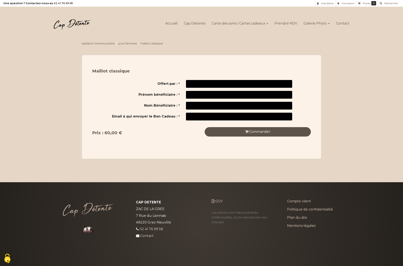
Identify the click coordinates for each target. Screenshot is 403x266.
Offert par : (168, 84)
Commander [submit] (259, 132)
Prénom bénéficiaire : (159, 95)
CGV (218, 201)
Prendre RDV (286, 23)
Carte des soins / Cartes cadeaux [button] (239, 23)
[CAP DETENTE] (72, 23)
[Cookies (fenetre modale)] (7, 259)
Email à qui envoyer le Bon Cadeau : (146, 116)
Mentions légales (301, 226)
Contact (342, 23)
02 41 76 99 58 (63, 3)
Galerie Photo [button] (316, 23)
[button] (389, 3)
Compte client (299, 201)
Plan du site (297, 218)
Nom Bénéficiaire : (162, 105)
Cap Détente (194, 23)
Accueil (171, 23)
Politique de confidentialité (310, 209)
